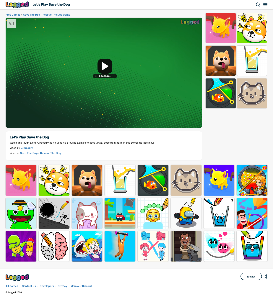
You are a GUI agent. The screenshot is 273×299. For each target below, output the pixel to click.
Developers (47, 286)
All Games (12, 286)
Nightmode (266, 276)
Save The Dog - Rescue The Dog (40, 153)
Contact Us (29, 286)
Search (258, 4)
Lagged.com (18, 277)
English (251, 276)
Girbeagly (27, 147)
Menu (265, 4)
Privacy (62, 286)
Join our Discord (81, 286)
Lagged (18, 4)
